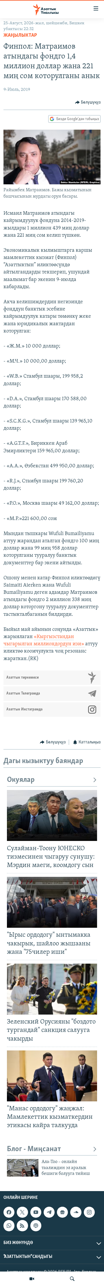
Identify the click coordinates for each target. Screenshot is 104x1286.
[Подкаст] (35, 1225)
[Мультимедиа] (31, 1279)
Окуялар (21, 780)
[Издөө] (72, 1279)
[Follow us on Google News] (62, 1212)
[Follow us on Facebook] (8, 1212)
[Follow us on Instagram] (89, 1212)
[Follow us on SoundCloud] (75, 1212)
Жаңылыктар (20, 35)
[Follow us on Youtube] (35, 1212)
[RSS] (22, 1225)
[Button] (88, 102)
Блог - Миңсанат (34, 1149)
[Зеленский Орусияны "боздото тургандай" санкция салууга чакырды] (52, 989)
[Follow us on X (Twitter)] (22, 1212)
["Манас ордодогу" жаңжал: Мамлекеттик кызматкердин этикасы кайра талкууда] (52, 1075)
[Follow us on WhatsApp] (8, 1225)
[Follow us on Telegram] (49, 1212)
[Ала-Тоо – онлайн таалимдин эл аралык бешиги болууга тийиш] (22, 1168)
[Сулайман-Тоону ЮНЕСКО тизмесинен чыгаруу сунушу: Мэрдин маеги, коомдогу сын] (52, 815)
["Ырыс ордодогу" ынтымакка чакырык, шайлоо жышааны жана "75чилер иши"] (52, 902)
